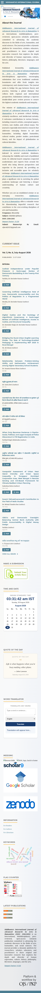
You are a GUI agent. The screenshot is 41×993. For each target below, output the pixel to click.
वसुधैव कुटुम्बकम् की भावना (9, 382)
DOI (17, 492)
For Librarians (8, 832)
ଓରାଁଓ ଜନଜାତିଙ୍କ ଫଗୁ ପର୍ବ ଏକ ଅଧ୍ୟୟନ (15, 541)
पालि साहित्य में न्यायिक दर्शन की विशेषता (13, 416)
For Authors (7, 829)
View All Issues (9, 554)
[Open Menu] (2, 2)
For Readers (7, 826)
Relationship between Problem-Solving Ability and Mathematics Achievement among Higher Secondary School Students (20, 363)
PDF (7, 285)
